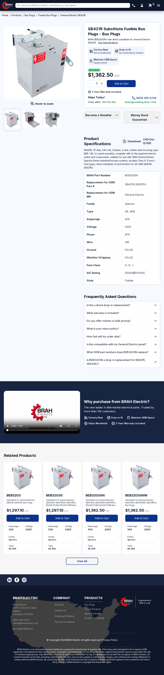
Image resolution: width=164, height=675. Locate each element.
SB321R (10, 502)
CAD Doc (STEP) (149, 141)
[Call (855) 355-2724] (133, 5)
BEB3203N (131, 175)
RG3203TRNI (66, 505)
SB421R (129, 184)
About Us (59, 604)
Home (5, 15)
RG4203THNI (92, 505)
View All (82, 561)
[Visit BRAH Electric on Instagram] (24, 579)
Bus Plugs (30, 15)
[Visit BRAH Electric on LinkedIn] (9, 579)
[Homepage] (7, 5)
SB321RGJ (71, 502)
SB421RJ (140, 184)
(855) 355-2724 (146, 98)
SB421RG (90, 502)
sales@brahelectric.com (25, 623)
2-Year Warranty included (106, 91)
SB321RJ (19, 502)
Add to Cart (121, 83)
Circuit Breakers (93, 609)
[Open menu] (158, 5)
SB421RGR (100, 502)
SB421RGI (129, 502)
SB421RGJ (110, 502)
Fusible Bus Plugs (47, 15)
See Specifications (108, 42)
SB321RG (50, 502)
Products (16, 15)
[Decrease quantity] (91, 83)
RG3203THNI (52, 505)
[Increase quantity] (101, 83)
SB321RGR (60, 502)
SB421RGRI (140, 502)
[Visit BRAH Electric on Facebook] (16, 579)
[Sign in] (141, 5)
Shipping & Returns (64, 616)
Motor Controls (92, 613)
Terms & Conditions (64, 621)
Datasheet (133, 141)
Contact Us (60, 610)
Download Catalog (94, 618)
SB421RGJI (151, 502)
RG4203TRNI (105, 505)
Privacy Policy (109, 640)
